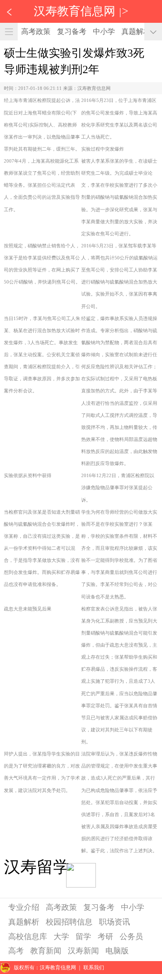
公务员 (131, 936)
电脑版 (117, 950)
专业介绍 (23, 907)
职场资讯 (114, 922)
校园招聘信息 (69, 922)
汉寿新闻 (83, 950)
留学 (83, 936)
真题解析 (136, 32)
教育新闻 (45, 950)
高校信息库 (27, 936)
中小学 (104, 32)
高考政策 (36, 32)
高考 (16, 950)
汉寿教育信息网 (74, 11)
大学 (61, 936)
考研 (105, 936)
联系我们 (93, 968)
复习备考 (71, 32)
